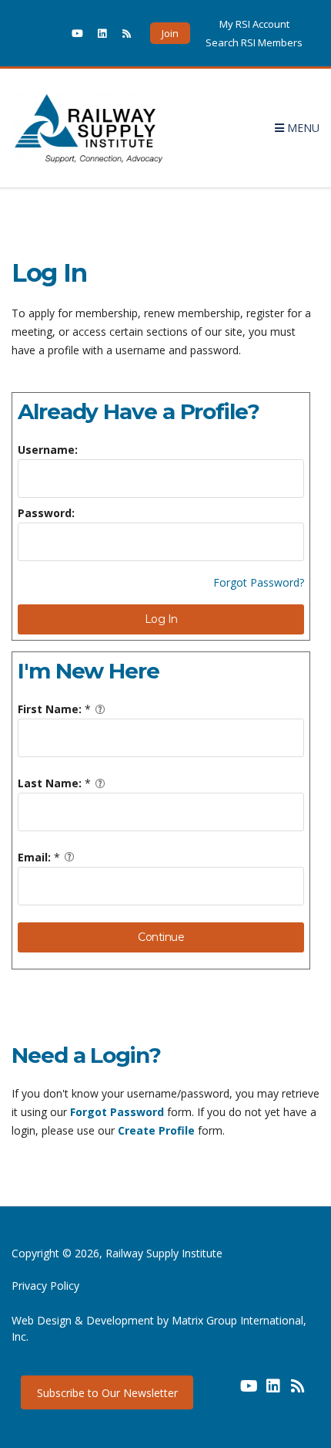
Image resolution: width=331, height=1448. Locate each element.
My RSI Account (254, 24)
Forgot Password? (258, 582)
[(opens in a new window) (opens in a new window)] (224, 1391)
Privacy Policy (45, 1285)
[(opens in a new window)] (52, 33)
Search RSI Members (254, 42)
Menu (301, 127)
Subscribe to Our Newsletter (107, 1392)
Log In (161, 619)
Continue (161, 937)
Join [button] (170, 33)
